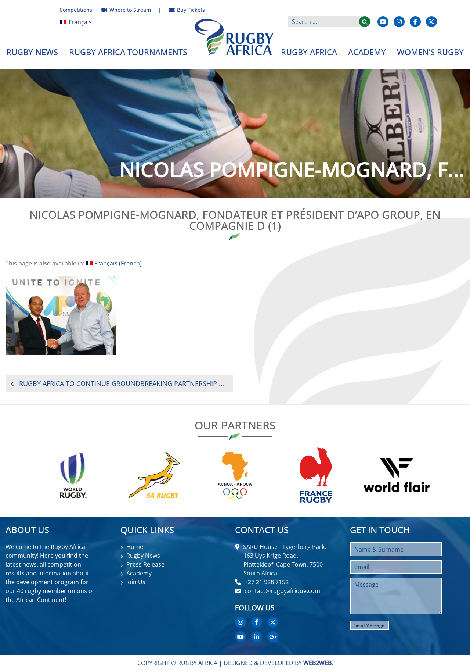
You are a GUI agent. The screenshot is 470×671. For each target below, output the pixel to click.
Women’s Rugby (430, 51)
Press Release (145, 564)
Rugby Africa (309, 51)
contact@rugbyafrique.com (282, 591)
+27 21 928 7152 (267, 582)
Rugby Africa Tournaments (128, 51)
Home (134, 547)
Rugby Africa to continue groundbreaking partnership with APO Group (123, 383)
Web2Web (317, 663)
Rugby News (32, 51)
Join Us (135, 582)
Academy (367, 51)
